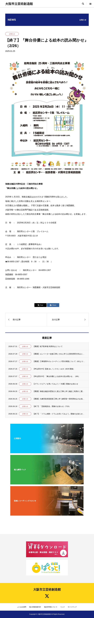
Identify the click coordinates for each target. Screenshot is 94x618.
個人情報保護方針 (35, 607)
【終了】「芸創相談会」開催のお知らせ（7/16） (52, 406)
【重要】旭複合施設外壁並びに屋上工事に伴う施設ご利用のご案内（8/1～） (59, 391)
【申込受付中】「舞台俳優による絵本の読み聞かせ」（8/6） (56, 376)
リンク (62, 607)
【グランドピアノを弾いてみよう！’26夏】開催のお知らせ (55, 384)
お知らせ (12, 34)
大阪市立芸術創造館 (19, 3)
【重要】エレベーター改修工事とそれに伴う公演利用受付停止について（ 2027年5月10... (59, 354)
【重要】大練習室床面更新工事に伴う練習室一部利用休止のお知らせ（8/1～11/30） (59, 399)
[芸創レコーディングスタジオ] (47, 514)
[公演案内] (47, 452)
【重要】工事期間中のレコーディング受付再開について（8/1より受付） (59, 361)
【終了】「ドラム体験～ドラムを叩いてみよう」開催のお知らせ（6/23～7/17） (59, 414)
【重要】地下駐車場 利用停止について (48, 346)
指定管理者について (50, 607)
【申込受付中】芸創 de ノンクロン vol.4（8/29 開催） (54, 369)
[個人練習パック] (47, 483)
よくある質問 (21, 607)
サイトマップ (72, 607)
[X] (47, 596)
